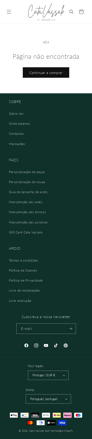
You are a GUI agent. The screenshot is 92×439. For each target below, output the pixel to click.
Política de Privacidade (26, 280)
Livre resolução (20, 300)
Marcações (17, 144)
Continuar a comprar (46, 73)
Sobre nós (16, 113)
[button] (9, 12)
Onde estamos (19, 123)
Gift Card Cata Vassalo (25, 232)
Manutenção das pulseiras (28, 222)
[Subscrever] (71, 328)
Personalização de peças (27, 172)
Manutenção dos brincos (27, 212)
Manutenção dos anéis (26, 202)
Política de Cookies (23, 270)
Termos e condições (23, 260)
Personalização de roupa (27, 182)
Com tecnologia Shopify (59, 430)
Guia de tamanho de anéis (28, 192)
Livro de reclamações (24, 290)
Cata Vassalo (36, 430)
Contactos (16, 133)
